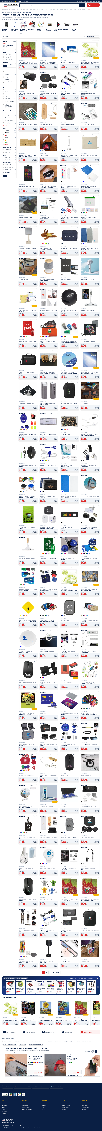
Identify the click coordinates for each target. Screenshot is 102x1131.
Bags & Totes (58, 1041)
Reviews (84, 1109)
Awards (23, 9)
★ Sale (88, 9)
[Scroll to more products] (96, 1051)
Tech (71, 9)
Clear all (4, 43)
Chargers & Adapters (69, 1041)
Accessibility (19, 1127)
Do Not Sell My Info (27, 1127)
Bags (27, 9)
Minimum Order (9, 162)
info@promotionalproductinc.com (18, 1125)
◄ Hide (14, 41)
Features (95, 1)
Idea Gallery (85, 1105)
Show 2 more (6, 125)
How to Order (25, 1107)
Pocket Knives (22, 1044)
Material (9, 87)
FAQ (63, 1103)
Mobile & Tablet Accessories (37, 1041)
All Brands (4, 1111)
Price (9, 52)
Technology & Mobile (11, 12)
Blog (43, 1109)
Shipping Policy (66, 1105)
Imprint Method (9, 110)
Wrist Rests (49, 1041)
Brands (90, 1)
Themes (86, 1)
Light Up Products (86, 1041)
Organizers (17, 1041)
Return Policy (65, 1107)
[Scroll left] (4, 987)
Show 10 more (6, 84)
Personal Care (64, 9)
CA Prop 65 (35, 1127)
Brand (9, 155)
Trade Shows (81, 9)
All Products (6, 9)
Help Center (25, 1105)
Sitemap (41, 1127)
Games (78, 1041)
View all (96, 978)
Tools (75, 9)
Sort (85, 36)
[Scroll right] (98, 987)
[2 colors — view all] (62, 57)
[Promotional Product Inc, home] (11, 5)
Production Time (9, 147)
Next (58, 972)
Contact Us (25, 1103)
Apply (5, 66)
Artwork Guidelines (27, 1109)
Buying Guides (85, 1103)
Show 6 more (6, 144)
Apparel (13, 9)
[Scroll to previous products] (92, 1051)
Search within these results (8, 46)
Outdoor (52, 9)
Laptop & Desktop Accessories (24, 12)
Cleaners (25, 1041)
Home (42, 9)
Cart (99, 1)
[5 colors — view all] (84, 212)
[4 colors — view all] (63, 212)
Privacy (64, 1109)
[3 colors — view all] (63, 88)
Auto (18, 9)
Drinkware (33, 9)
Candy (38, 9)
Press (43, 1107)
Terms (14, 1127)
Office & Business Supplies (10, 1044)
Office (47, 9)
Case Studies (85, 1107)
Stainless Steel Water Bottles (36, 1044)
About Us (44, 1103)
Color (9, 128)
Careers (44, 1105)
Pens (58, 9)
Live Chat (79, 1)
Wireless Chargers (7, 1041)
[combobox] (49, 5)
